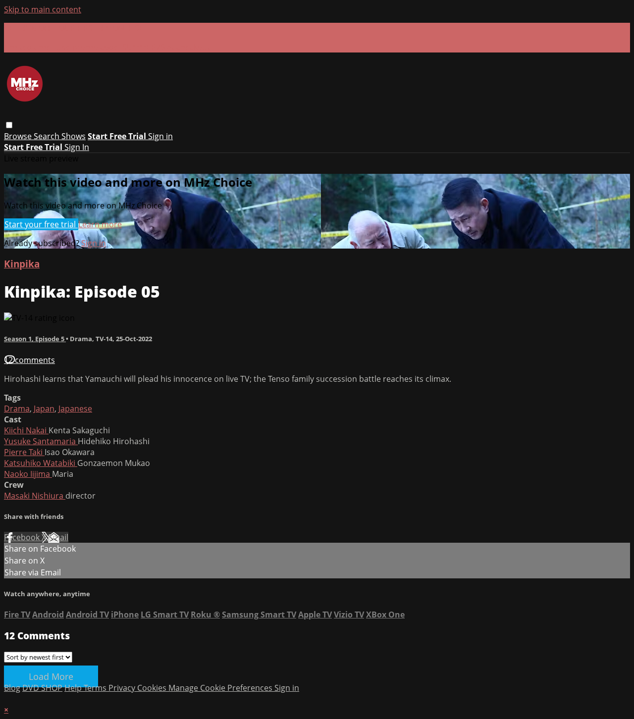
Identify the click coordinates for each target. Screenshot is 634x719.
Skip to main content (42, 9)
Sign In (76, 147)
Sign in (160, 136)
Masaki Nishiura (34, 495)
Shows (73, 136)
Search (47, 136)
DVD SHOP (42, 687)
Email (58, 537)
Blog (12, 687)
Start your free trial (41, 224)
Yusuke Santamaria (41, 441)
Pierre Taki (24, 452)
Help (74, 687)
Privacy (122, 687)
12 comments (29, 360)
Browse (19, 136)
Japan (44, 408)
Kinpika (22, 263)
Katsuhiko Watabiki (40, 463)
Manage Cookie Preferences (221, 687)
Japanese (75, 408)
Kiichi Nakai (26, 430)
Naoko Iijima (28, 473)
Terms (96, 687)
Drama (17, 408)
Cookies (152, 687)
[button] (9, 125)
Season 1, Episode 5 (35, 338)
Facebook (23, 537)
